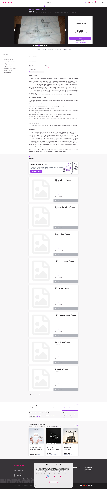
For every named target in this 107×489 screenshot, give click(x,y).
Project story (5, 54)
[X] (17, 470)
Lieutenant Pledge (7, 66)
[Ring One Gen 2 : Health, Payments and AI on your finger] (53, 435)
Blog (73, 469)
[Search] (46, 2)
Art (29, 67)
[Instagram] (20, 470)
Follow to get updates (67, 417)
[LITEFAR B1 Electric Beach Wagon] (70, 435)
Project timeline (6, 75)
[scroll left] (14, 30)
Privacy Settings (33, 485)
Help (59, 407)
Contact (73, 466)
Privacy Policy (17, 485)
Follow (80, 38)
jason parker (32, 11)
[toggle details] (43, 456)
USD (84, 2)
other (47, 67)
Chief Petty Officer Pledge (9, 64)
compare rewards (36, 171)
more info (31, 62)
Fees (86, 466)
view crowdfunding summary (80, 42)
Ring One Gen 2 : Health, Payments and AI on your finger (53, 449)
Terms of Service (24, 485)
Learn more (37, 416)
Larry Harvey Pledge (8, 70)
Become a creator (88, 469)
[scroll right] (65, 30)
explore (59, 426)
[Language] (89, 2)
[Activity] (95, 2)
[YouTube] (19, 470)
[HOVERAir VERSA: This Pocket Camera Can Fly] (36, 435)
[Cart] (92, 2)
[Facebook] (15, 470)
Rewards (4, 57)
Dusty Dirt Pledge (7, 72)
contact (34, 62)
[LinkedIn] (22, 470)
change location (59, 5)
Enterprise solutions (89, 470)
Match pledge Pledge (8, 59)
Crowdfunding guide (66, 407)
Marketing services (88, 467)
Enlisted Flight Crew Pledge (9, 61)
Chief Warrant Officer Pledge (10, 68)
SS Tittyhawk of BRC (38, 9)
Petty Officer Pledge (8, 63)
